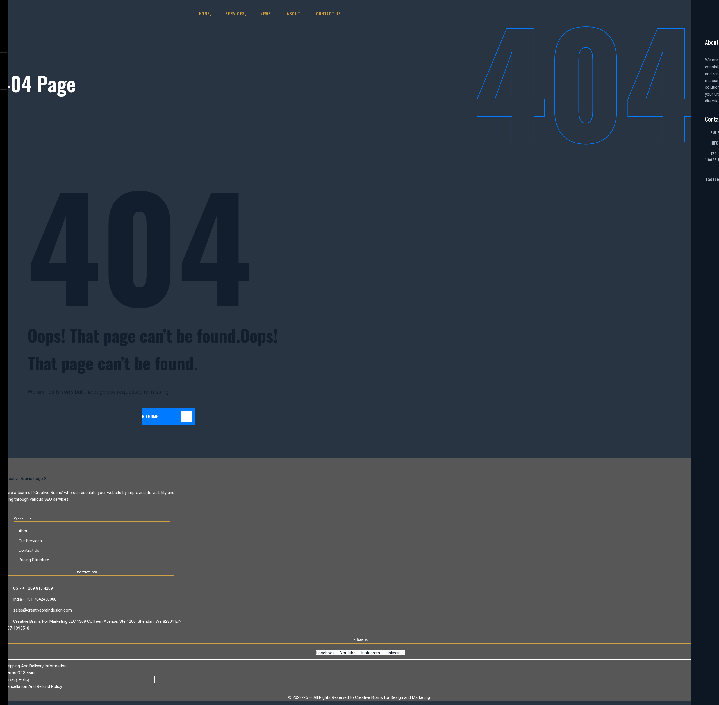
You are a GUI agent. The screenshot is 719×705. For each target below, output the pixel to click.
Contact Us (328, 13)
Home (204, 13)
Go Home (150, 416)
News (265, 13)
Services (235, 13)
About (293, 13)
